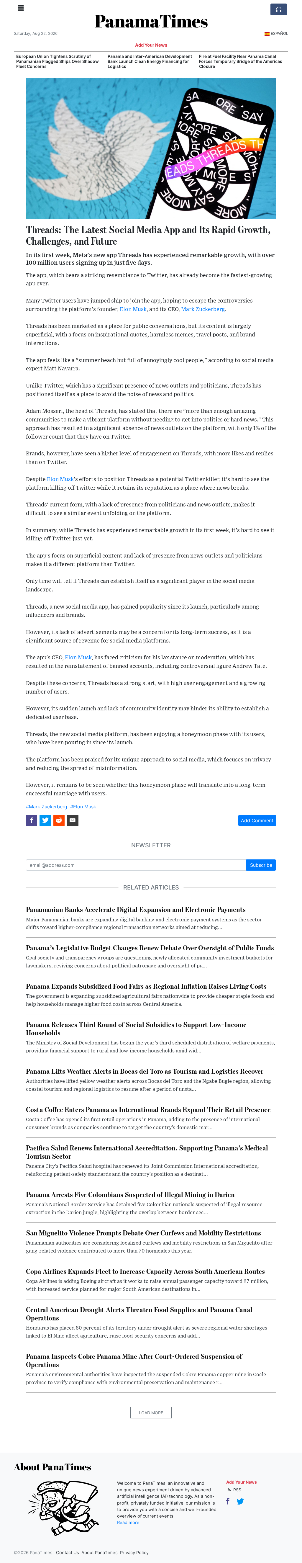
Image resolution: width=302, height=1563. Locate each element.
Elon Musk (133, 309)
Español (279, 33)
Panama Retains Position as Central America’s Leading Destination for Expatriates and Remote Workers (234, 61)
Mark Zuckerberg (203, 309)
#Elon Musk (83, 807)
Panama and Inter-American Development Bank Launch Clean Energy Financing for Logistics (58, 61)
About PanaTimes (99, 1552)
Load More (151, 1412)
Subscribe (261, 865)
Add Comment (257, 820)
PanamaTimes (151, 20)
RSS (236, 1489)
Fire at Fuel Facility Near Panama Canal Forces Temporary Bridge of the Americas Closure (149, 61)
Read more (128, 1522)
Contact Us (67, 1552)
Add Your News (151, 45)
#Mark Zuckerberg (46, 807)
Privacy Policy (134, 1552)
